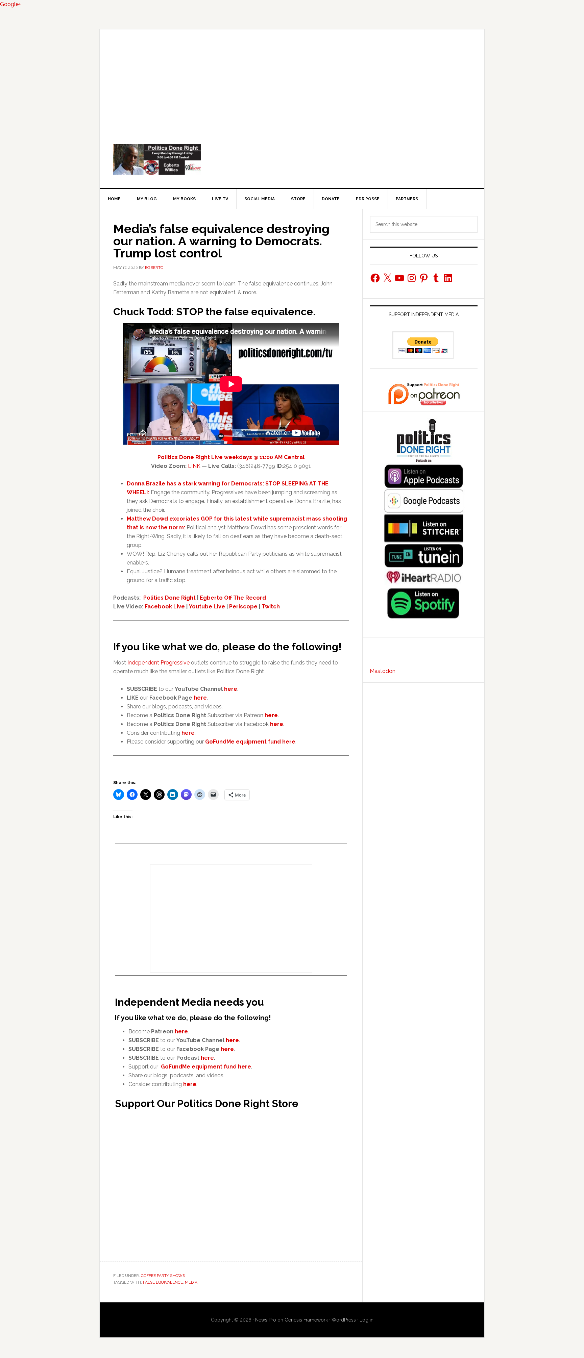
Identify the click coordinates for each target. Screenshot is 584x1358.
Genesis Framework (306, 1320)
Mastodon (382, 671)
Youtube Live (207, 606)
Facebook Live (165, 606)
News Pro (265, 1320)
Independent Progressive (158, 662)
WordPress (344, 1320)
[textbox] (238, 715)
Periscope (243, 606)
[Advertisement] (292, 80)
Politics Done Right (292, 159)
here (200, 698)
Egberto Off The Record (233, 598)
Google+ (10, 4)
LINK (194, 466)
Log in (366, 1320)
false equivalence (163, 1282)
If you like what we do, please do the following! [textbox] (227, 647)
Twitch (271, 606)
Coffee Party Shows (163, 1275)
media (191, 1282)
